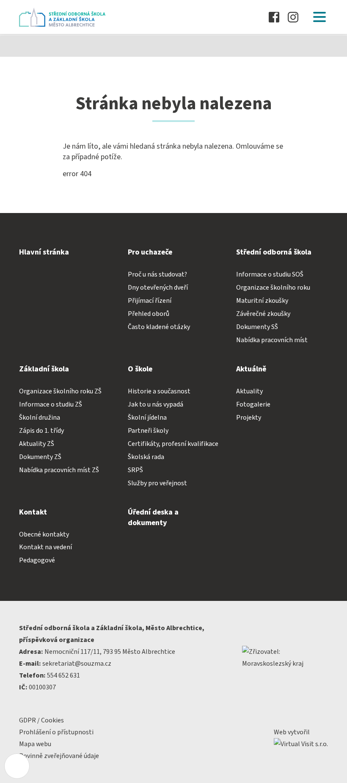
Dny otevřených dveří (158, 287)
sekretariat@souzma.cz (76, 663)
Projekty (248, 417)
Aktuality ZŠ (36, 443)
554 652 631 (63, 675)
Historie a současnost (159, 391)
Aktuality (249, 391)
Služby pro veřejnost (157, 483)
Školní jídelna (147, 417)
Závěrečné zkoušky (263, 313)
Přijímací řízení (149, 300)
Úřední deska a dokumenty (153, 517)
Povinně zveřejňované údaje (59, 756)
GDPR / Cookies (41, 720)
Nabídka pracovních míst (272, 340)
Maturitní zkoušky (262, 300)
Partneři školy (148, 430)
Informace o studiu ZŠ (50, 404)
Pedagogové (37, 560)
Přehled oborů (148, 313)
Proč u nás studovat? (157, 274)
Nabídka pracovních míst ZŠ (59, 470)
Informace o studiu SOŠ (269, 274)
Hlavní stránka (44, 252)
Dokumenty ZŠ (40, 457)
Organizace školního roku (273, 287)
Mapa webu (35, 744)
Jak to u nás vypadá (155, 404)
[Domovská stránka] (64, 17)
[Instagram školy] (293, 17)
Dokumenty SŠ (257, 327)
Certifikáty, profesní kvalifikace (173, 443)
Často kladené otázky (159, 327)
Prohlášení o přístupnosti (56, 732)
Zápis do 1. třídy (41, 430)
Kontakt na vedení (45, 547)
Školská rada (146, 457)
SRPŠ (135, 470)
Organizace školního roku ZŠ (60, 391)
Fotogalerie (253, 404)
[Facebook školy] (274, 17)
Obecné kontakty (44, 534)
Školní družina (39, 417)
